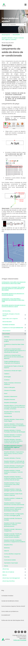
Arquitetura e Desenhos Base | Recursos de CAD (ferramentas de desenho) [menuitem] (13, 356)
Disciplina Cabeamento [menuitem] (10, 396)
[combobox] (13, 24)
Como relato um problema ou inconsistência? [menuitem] (9, 613)
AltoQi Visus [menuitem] (5, 569)
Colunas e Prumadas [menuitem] (10, 390)
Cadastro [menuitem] (6, 374)
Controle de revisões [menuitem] (10, 560)
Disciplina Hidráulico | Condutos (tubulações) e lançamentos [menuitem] (13, 435)
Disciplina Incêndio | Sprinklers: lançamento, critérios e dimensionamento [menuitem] (12, 524)
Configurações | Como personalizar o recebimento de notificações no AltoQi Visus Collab (13, 300)
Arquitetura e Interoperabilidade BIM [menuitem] (12, 327)
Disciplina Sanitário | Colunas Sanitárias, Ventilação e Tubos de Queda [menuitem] (13, 472)
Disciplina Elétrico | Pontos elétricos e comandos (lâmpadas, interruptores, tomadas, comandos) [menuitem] (14, 407)
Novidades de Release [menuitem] (8, 324)
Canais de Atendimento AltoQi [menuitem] (9, 601)
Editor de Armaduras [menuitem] (8, 572)
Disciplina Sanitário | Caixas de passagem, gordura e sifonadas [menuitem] (13, 490)
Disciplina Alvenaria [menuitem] (9, 399)
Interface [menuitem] (6, 337)
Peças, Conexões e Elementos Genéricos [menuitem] (12, 383)
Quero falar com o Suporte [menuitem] (10, 318)
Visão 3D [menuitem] (6, 551)
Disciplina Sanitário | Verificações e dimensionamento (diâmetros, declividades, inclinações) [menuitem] (13, 509)
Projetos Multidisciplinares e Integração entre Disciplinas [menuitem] (12, 362)
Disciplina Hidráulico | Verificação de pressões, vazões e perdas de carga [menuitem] (14, 462)
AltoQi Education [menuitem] (7, 321)
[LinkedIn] (25, 632)
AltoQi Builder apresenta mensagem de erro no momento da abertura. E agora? (13, 305)
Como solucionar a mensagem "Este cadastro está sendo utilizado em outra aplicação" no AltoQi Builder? (13, 288)
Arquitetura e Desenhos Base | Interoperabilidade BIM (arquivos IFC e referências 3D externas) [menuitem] (14, 350)
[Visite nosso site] (22, 632)
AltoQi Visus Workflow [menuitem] (8, 581)
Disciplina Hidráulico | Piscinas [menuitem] (12, 458)
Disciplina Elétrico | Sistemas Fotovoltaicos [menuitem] (12, 412)
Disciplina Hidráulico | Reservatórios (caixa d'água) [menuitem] (14, 420)
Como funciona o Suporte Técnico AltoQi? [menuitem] (13, 606)
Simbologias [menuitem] (7, 377)
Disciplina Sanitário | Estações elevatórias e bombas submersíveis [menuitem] (14, 503)
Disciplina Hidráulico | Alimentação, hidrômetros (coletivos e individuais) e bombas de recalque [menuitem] (14, 425)
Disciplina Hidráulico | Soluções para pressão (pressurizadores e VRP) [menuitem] (14, 466)
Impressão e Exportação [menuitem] (11, 563)
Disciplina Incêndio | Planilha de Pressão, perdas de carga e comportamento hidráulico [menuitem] (12, 535)
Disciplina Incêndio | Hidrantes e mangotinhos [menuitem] (13, 530)
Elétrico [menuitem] (4, 575)
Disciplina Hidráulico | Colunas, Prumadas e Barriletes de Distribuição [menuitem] (14, 431)
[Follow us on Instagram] (16, 632)
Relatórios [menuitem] (7, 548)
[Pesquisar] (25, 24)
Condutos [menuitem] (6, 380)
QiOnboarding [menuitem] (6, 311)
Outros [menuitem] (6, 566)
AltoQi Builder (16, 34)
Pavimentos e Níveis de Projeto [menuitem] (12, 370)
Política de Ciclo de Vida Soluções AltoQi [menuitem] (12, 620)
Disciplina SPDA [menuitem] (8, 545)
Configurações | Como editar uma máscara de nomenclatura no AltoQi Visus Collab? (13, 282)
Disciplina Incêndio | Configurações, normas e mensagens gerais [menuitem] (14, 514)
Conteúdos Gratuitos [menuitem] (7, 595)
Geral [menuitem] (5, 393)
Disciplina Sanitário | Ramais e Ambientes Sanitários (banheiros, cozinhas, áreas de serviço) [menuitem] (13, 478)
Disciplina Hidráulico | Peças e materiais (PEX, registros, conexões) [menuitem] (13, 447)
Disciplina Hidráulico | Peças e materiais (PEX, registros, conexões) (13, 38)
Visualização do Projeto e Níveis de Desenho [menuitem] (13, 366)
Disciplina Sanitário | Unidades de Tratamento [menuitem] (13, 499)
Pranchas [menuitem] (6, 557)
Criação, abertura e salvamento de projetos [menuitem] (14, 340)
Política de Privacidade (19, 640)
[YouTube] (19, 632)
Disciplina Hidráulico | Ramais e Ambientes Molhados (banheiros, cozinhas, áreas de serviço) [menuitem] (13, 441)
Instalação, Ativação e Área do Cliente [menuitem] (11, 314)
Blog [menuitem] (2, 590)
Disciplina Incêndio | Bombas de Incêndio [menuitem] (13, 519)
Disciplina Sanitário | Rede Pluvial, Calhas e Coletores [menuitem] (13, 494)
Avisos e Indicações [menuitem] (9, 387)
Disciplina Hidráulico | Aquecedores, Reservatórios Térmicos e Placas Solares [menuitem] (14, 453)
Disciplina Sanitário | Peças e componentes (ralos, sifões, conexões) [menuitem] (12, 484)
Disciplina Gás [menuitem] (8, 416)
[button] (25, 314)
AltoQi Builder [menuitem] (6, 334)
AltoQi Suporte (6, 34)
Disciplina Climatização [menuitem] (10, 402)
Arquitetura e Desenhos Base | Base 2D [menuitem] (14, 345)
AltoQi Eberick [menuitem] (6, 331)
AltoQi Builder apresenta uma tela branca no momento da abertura (13, 294)
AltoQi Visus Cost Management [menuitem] (11, 578)
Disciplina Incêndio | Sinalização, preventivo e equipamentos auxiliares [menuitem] (14, 541)
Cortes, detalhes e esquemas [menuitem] (12, 554)
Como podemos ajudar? (10, 20)
